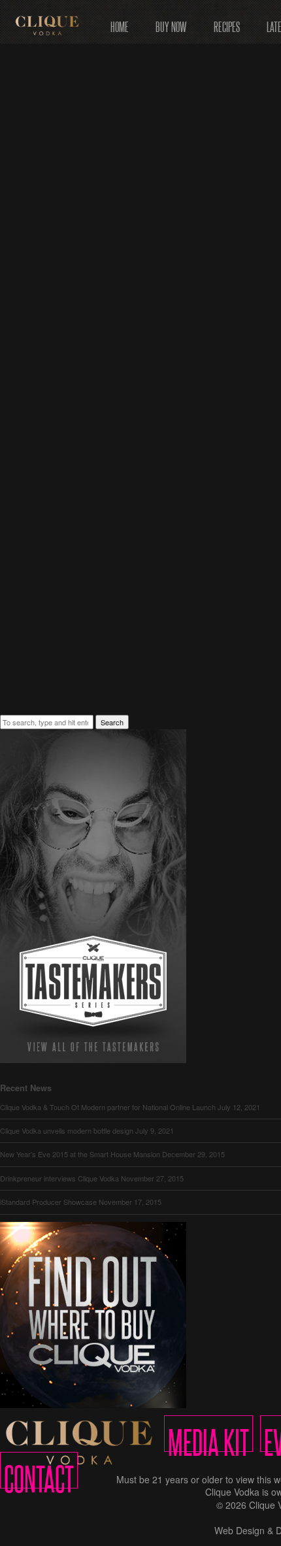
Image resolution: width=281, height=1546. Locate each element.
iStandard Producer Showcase (48, 1201)
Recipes (227, 22)
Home (119, 22)
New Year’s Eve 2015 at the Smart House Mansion (80, 1154)
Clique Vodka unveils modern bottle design (66, 1130)
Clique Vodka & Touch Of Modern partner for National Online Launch (108, 1107)
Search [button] (112, 722)
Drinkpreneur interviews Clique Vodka (59, 1178)
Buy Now (171, 22)
